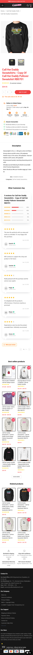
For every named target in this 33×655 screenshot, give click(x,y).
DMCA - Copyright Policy (7, 602)
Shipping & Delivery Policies (8, 613)
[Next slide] (29, 37)
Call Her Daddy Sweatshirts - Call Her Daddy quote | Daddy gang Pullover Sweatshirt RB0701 (8, 506)
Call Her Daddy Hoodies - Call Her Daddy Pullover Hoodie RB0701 (8, 464)
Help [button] (30, 652)
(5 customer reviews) (15, 83)
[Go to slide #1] (12, 62)
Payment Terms (5, 615)
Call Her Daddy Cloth (12, 11)
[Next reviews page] (29, 349)
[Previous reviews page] (20, 349)
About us (3, 595)
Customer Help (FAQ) (7, 623)
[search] (28, 5)
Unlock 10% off (3, 647)
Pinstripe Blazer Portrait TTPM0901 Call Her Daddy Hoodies (24, 382)
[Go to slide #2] (21, 62)
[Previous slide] (3, 37)
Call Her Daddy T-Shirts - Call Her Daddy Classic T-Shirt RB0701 (24, 408)
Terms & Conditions (6, 597)
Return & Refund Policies (8, 618)
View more (16, 476)
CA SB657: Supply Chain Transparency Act (12, 605)
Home (2, 11)
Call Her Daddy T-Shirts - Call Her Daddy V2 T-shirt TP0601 (8, 408)
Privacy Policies (5, 600)
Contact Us (4, 620)
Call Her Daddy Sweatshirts (9, 14)
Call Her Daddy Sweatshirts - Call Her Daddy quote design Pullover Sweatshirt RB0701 (8, 436)
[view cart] (30, 5)
